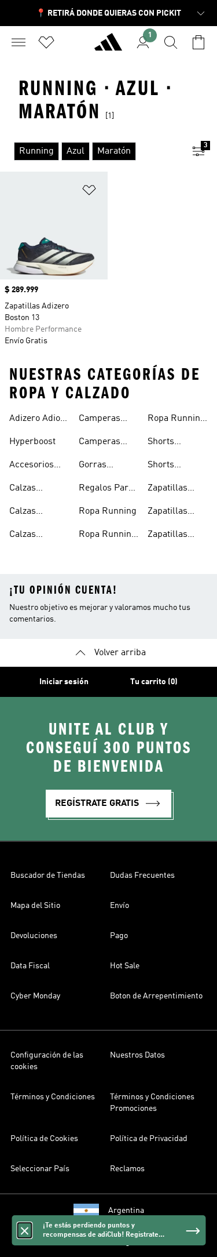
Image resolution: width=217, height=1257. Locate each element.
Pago (119, 936)
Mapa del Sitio (35, 906)
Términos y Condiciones (52, 1097)
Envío (119, 906)
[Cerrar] (24, 1230)
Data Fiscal (30, 966)
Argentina (126, 1211)
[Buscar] (171, 42)
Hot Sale (124, 966)
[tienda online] (108, 47)
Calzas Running (26, 489)
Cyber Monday (35, 996)
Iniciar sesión (64, 682)
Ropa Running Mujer (176, 420)
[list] (90, 151)
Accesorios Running (31, 466)
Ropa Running (108, 511)
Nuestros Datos (137, 1055)
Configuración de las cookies (46, 1061)
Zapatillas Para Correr (172, 489)
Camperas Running (99, 420)
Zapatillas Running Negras (167, 536)
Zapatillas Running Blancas (167, 512)
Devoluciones (33, 936)
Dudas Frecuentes (142, 875)
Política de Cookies (44, 1139)
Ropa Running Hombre (108, 536)
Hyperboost (32, 441)
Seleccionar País (39, 1169)
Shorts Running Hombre (165, 466)
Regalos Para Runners (106, 489)
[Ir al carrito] (198, 42)
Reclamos (127, 1169)
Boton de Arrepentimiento (156, 996)
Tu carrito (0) (154, 682)
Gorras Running (96, 466)
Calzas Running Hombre (26, 512)
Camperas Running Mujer (99, 443)
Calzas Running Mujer (26, 536)
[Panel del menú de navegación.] (18, 42)
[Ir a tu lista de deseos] (46, 42)
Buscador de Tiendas (47, 875)
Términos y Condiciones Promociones (152, 1103)
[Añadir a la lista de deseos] (89, 192)
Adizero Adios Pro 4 (37, 420)
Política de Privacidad (148, 1139)
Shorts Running (165, 443)
